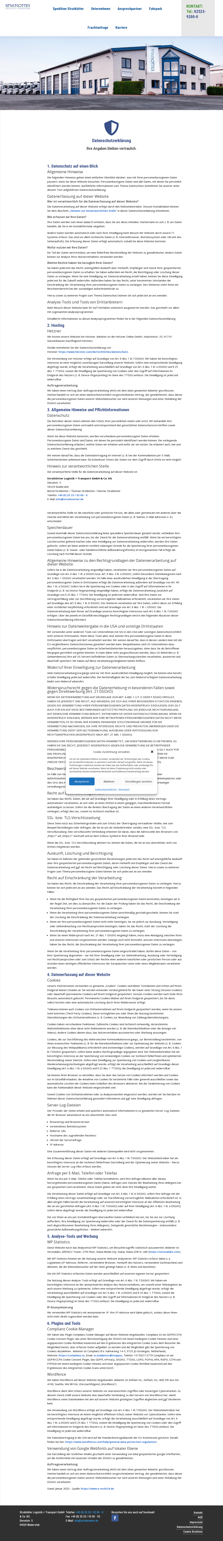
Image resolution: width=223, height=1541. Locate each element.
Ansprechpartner (130, 9)
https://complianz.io (71, 1355)
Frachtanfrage (98, 27)
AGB (200, 1517)
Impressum (124, 789)
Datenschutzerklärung (106, 789)
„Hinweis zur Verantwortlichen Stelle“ (93, 210)
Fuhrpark (155, 9)
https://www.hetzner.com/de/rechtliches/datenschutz (93, 351)
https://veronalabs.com (164, 1251)
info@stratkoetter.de (69, 499)
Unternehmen (100, 9)
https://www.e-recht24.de (97, 1488)
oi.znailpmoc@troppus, (108, 1355)
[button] (152, 751)
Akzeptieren (82, 781)
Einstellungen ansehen (138, 781)
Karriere (121, 27)
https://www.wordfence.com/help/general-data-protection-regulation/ (111, 1442)
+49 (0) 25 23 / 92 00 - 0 (72, 495)
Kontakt (198, 1512)
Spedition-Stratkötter (68, 9)
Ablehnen (108, 781)
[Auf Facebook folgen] (115, 1517)
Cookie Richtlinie (193, 1531)
